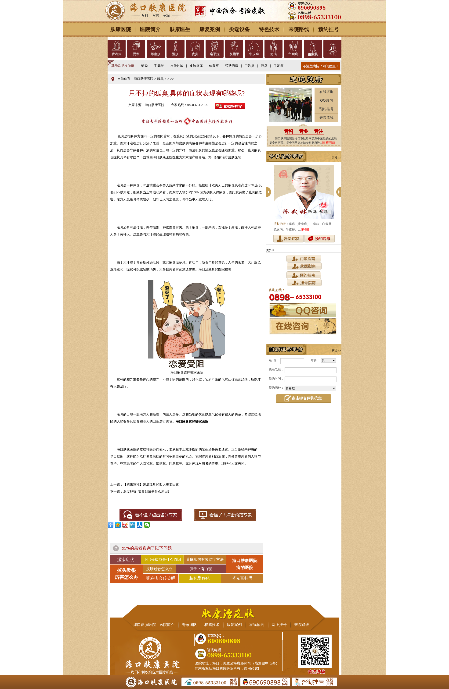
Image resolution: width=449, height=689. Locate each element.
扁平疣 (215, 54)
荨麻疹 (156, 54)
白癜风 (313, 54)
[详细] (305, 229)
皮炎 (195, 54)
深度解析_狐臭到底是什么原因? (146, 491)
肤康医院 (120, 29)
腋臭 (264, 65)
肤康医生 (180, 29)
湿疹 (175, 54)
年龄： (315, 360)
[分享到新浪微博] (125, 525)
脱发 (136, 54)
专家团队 (189, 625)
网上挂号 (279, 625)
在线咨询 (326, 92)
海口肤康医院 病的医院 (244, 564)
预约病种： (276, 387)
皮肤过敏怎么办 (159, 569)
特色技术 (269, 29)
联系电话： (276, 369)
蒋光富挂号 (242, 578)
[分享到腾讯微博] (132, 525)
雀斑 (332, 54)
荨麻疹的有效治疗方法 (205, 559)
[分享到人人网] (140, 525)
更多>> (336, 157)
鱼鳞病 (293, 54)
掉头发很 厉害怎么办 (126, 574)
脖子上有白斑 (201, 569)
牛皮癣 (254, 54)
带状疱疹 (231, 65)
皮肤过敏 (176, 65)
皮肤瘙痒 (196, 65)
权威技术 (211, 625)
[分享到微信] (147, 525)
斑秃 (144, 65)
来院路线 (299, 29)
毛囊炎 (159, 65)
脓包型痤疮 (199, 578)
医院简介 (150, 29)
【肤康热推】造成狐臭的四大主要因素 (151, 484)
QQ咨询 (326, 100)
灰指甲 (234, 54)
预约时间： (276, 378)
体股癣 (214, 65)
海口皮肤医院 (144, 625)
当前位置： (125, 79)
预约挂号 (328, 29)
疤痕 (273, 54)
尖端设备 (239, 29)
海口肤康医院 (143, 79)
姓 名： (274, 360)
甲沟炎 (249, 65)
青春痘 (117, 54)
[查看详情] (328, 142)
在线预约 (256, 625)
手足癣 (278, 65)
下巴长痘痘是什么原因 (162, 559)
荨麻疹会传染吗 (160, 578)
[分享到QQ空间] (118, 525)
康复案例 (209, 29)
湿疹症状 (125, 559)
